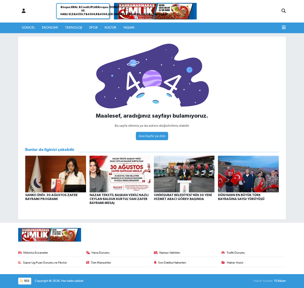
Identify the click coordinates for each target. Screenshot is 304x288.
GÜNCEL (28, 27)
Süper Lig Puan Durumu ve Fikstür (45, 262)
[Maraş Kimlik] (155, 11)
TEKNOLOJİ (73, 27)
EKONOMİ (50, 27)
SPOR (93, 27)
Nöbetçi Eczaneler (35, 252)
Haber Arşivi (235, 262)
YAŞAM (128, 27)
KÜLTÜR (110, 27)
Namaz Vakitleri (169, 252)
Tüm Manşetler (101, 262)
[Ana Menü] (284, 27)
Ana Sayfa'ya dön (152, 136)
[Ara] (283, 11)
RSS (26, 280)
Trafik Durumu (235, 252)
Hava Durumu (100, 252)
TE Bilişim (280, 280)
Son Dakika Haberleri (172, 262)
